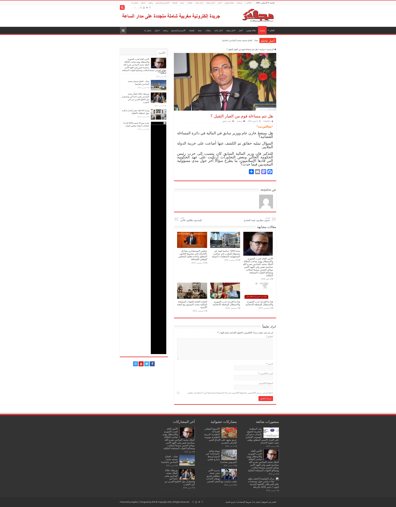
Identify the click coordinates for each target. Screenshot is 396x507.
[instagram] (141, 7)
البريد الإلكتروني (265, 373)
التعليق (269, 336)
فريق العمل (230, 502)
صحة (182, 3)
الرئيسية (270, 49)
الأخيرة (162, 52)
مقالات (189, 3)
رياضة (150, 3)
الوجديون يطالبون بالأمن (191, 219)
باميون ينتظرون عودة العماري (257, 219)
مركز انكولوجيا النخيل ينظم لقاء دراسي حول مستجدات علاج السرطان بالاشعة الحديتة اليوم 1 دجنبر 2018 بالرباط (263, 482)
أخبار (220, 3)
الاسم (270, 364)
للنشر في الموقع (269, 502)
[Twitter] (147, 7)
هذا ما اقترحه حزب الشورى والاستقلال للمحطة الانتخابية (259, 303)
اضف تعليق (226, 121)
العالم (249, 3)
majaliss (266, 121)
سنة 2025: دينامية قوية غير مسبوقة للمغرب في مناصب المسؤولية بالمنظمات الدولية (226, 253)
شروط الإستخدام (244, 502)
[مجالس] (247, 14)
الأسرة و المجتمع (162, 3)
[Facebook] (150, 7)
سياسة (239, 3)
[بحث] (122, 7)
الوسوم (161, 71)
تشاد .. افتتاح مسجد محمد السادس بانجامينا (240, 40)
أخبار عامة (199, 3)
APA (153, 502)
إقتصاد (174, 3)
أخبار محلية (210, 3)
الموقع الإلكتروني (266, 383)
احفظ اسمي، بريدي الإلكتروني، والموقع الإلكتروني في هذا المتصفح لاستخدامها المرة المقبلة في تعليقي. (230, 393)
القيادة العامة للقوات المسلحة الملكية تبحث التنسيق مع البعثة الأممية (192, 304)
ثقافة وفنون (229, 3)
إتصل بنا (135, 3)
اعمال (143, 3)
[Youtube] (144, 7)
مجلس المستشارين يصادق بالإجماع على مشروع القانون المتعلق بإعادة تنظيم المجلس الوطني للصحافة (192, 255)
